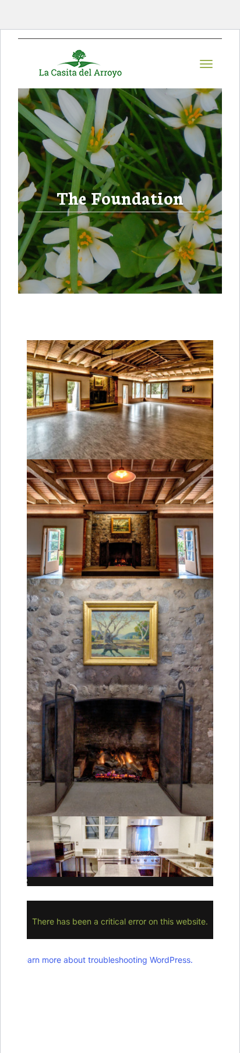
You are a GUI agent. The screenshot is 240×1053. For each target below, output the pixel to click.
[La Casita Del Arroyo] (79, 64)
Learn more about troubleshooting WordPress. (105, 960)
